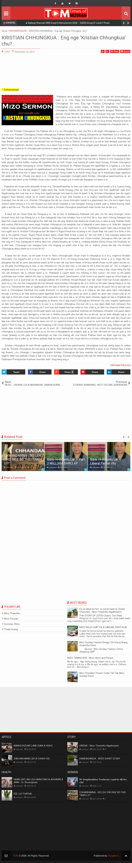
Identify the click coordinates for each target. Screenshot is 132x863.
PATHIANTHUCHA (120, 365)
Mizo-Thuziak (11, 618)
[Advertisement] (66, 72)
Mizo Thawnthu (12, 613)
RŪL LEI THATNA (23, 793)
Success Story (12, 623)
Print (116, 51)
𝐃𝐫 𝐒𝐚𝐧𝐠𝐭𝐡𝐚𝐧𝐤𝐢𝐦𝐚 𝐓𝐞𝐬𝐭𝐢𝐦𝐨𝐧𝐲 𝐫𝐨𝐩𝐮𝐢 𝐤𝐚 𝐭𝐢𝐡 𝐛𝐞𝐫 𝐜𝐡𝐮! (103, 781)
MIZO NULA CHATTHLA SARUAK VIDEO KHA (103, 627)
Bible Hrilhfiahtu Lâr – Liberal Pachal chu (105, 461)
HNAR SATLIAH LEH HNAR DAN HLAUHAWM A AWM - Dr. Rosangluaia (38, 781)
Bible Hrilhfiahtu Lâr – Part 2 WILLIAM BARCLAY (66, 461)
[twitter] (69, 3)
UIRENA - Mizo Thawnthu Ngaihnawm (99, 745)
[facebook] (55, 3)
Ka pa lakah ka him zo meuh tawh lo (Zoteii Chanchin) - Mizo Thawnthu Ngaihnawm (102, 610)
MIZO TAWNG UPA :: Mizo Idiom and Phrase (90, 657)
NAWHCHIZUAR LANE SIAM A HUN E (33, 745)
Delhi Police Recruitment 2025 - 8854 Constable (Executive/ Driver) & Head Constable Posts (74, 23)
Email (127, 51)
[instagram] (76, 3)
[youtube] (62, 3)
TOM (15, 855)
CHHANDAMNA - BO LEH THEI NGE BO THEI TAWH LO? (22, 459)
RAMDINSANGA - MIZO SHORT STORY (99, 758)
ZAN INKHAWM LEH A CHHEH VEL (32, 758)
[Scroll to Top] (126, 855)
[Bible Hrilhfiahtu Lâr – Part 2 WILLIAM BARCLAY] (66, 456)
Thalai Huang (11, 629)
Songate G (113, 855)
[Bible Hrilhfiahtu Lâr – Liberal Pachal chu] (109, 456)
